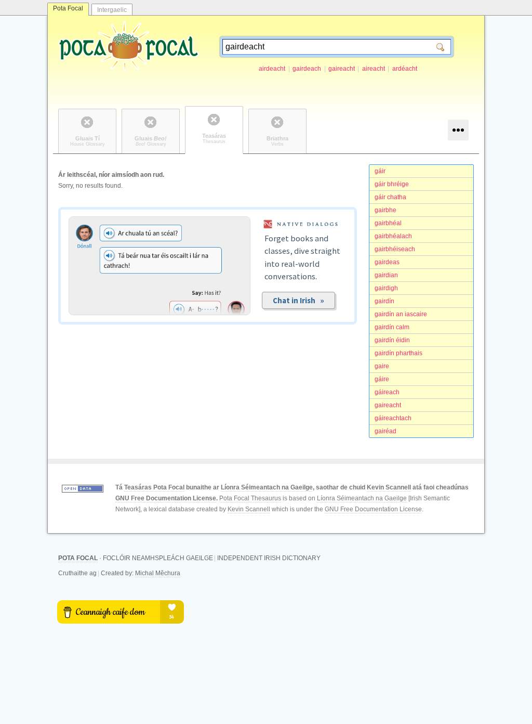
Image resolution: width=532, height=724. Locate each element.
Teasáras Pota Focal (154, 487)
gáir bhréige (392, 184)
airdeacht (272, 68)
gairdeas (387, 262)
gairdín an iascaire (401, 314)
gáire (382, 379)
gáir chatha (390, 197)
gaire (382, 366)
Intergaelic (112, 10)
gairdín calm (392, 327)
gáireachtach (393, 418)
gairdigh (386, 288)
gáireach (387, 392)
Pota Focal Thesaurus (250, 498)
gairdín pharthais (398, 353)
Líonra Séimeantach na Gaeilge (267, 487)
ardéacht (404, 68)
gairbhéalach (393, 236)
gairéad (385, 431)
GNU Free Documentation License (165, 498)
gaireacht (341, 68)
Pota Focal (68, 8)
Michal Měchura (157, 573)
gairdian (386, 275)
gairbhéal (388, 223)
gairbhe (385, 210)
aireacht (373, 68)
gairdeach (306, 68)
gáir (380, 171)
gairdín (384, 301)
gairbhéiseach (395, 249)
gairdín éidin (392, 340)
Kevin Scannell (389, 487)
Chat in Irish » (298, 300)
